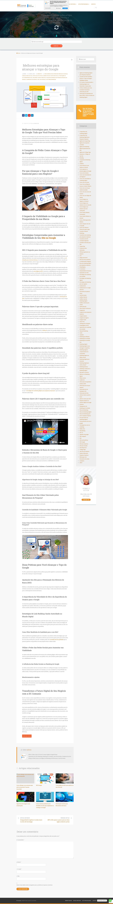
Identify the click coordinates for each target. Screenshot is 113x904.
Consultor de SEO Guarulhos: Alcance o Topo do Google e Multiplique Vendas (86, 78)
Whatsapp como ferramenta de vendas (84, 458)
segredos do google (31, 79)
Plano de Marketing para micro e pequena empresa (85, 414)
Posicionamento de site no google (85, 422)
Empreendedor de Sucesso (85, 270)
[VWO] (50, 8)
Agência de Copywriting (85, 141)
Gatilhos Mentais (83, 297)
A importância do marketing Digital (83, 132)
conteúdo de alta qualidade (56, 639)
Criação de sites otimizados (83, 249)
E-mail (20, 869)
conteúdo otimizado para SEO (85, 243)
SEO (38, 79)
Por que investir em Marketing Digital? (84, 418)
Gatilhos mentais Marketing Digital (83, 300)
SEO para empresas (51, 79)
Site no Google (49, 237)
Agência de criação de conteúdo (84, 143)
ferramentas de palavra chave (85, 292)
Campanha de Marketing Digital (85, 160)
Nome (19, 862)
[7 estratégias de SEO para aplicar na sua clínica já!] (65, 783)
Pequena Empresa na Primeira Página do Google (85, 401)
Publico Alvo (82, 428)
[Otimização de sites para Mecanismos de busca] (65, 801)
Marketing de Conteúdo (85, 338)
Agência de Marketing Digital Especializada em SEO (85, 148)
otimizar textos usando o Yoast (85, 395)
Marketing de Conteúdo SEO (50, 75)
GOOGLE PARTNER (71, 4)
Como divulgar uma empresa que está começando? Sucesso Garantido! (24, 787)
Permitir (65, 8)
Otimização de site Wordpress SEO (84, 390)
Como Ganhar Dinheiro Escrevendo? (84, 213)
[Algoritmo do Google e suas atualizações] (25, 801)
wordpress (82, 460)
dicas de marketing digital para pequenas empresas (85, 264)
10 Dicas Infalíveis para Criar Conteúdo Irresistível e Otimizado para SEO (86, 89)
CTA (80, 255)
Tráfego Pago (83, 449)
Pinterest (82, 404)
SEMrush (45, 330)
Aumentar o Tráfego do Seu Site (85, 155)
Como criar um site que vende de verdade (85, 189)
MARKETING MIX (68, 900)
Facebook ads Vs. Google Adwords (85, 288)
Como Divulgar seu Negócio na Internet (84, 200)
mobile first (82, 380)
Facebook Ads (83, 285)
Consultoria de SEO (27, 75)
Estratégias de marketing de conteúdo (85, 275)
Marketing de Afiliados (85, 336)
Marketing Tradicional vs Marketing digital (85, 369)
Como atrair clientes (84, 173)
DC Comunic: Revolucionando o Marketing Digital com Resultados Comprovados (86, 84)
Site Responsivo (83, 447)
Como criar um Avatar (84, 182)
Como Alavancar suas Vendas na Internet (84, 166)
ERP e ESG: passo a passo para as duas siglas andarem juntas (59, 820)
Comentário (21, 840)
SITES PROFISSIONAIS (83, 4)
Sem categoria (83, 436)
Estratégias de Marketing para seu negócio (85, 283)
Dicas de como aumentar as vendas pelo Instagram (85, 260)
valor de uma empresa (84, 451)
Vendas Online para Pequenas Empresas (84, 454)
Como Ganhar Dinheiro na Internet (85, 217)
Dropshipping (82, 267)
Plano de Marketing (84, 410)
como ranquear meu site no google (85, 224)
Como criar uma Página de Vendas (85, 196)
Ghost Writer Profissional (85, 308)
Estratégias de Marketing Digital (85, 279)
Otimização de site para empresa (85, 386)
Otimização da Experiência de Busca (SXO (85, 382)
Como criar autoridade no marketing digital (85, 179)
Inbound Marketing (84, 331)
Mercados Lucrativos (84, 372)
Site (18, 876)
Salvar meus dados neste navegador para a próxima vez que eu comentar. (34, 885)
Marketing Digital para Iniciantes (84, 360)
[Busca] (95, 6)
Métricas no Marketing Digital (85, 375)
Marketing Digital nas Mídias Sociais (84, 356)
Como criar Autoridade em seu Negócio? (85, 175)
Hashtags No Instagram (85, 323)
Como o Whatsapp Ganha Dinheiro (85, 221)
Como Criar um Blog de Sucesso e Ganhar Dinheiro (85, 185)
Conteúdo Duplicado (84, 240)
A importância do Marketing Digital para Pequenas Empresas (84, 137)
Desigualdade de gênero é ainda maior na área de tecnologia (31, 820)
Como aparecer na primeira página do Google (56, 73)
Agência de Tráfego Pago (85, 152)
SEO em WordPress (84, 440)
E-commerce (82, 269)
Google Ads (82, 310)
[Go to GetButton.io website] (110, 902)
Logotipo (82, 334)
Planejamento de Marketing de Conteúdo (85, 407)
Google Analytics (83, 316)
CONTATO (93, 4)
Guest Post (82, 321)
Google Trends (83, 319)
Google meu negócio (84, 317)
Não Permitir (58, 8)
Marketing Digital (83, 344)
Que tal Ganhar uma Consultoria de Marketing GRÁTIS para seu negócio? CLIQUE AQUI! (88, 112)
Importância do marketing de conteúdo (85, 328)
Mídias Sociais (83, 378)
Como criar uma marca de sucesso (85, 192)
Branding (82, 158)
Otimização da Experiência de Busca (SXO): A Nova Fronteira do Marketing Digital (87, 95)
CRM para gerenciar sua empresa (85, 253)
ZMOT (81, 462)
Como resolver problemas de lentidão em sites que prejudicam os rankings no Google (45, 805)
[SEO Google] (45, 783)
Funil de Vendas (83, 295)
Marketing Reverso (84, 366)
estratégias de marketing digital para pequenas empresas (40, 390)
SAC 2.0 (81, 432)
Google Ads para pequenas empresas (85, 313)
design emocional (83, 257)
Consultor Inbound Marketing (84, 232)
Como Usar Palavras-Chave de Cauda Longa (85, 228)
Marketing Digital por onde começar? (84, 364)
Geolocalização (83, 306)
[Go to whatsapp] (110, 900)
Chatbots (82, 163)
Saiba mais (85, 499)
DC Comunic (18, 900)
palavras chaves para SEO (39, 77)
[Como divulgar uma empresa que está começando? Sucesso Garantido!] (25, 776)
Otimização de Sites (84, 393)
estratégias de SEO (38, 271)
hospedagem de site (84, 325)
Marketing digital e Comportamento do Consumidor (84, 351)
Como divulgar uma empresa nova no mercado (85, 204)
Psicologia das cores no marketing (85, 426)
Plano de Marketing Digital (85, 412)
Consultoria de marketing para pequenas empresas (85, 236)
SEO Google (43, 79)
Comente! (39, 73)
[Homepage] (26, 6)
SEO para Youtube (83, 445)
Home (19, 53)
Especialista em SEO (38, 75)
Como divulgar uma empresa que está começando (84, 208)
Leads (81, 333)
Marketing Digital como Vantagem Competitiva (85, 347)
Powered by (47, 8)
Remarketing (82, 430)
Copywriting (82, 246)
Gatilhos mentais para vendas (84, 303)
